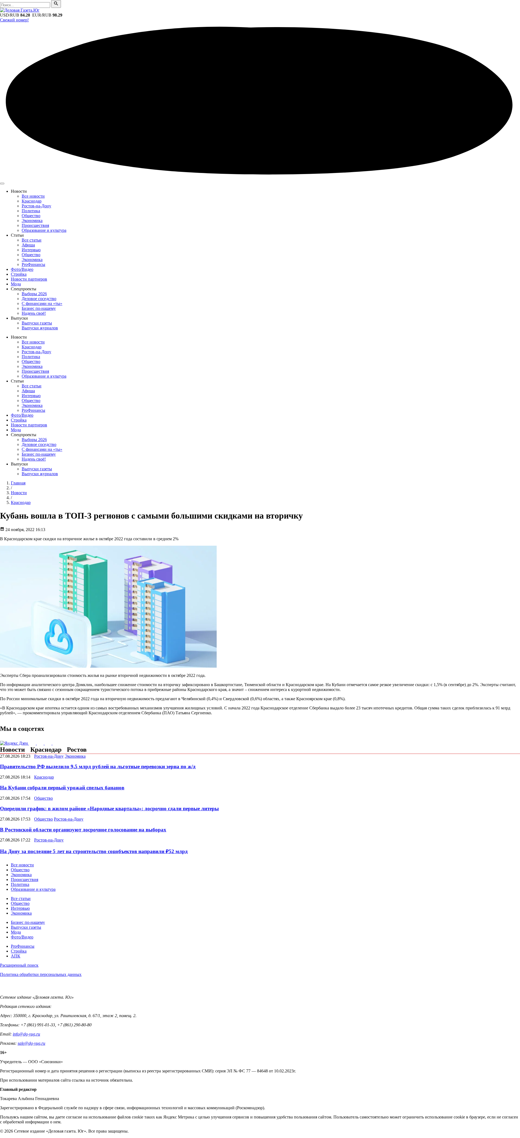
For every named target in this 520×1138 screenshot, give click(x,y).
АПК (15, 956)
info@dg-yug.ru (26, 1034)
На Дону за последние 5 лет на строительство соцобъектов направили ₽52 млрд (94, 851)
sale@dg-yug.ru (31, 1043)
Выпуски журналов (40, 328)
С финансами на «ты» (42, 303)
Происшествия (35, 225)
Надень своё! (34, 313)
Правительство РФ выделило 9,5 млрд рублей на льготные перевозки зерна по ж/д (98, 766)
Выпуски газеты (37, 323)
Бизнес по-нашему (39, 308)
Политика (31, 210)
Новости (12, 749)
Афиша (28, 245)
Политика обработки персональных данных (41, 974)
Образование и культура (44, 230)
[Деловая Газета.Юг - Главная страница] (20, 10)
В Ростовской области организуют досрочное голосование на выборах (83, 829)
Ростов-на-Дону (36, 206)
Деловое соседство (39, 298)
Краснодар (31, 201)
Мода (16, 284)
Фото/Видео (22, 269)
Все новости (33, 196)
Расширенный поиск (19, 965)
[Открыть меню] (2, 183)
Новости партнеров (29, 279)
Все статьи (31, 240)
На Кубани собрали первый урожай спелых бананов (62, 787)
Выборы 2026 (34, 293)
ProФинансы (33, 264)
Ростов (77, 749)
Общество (31, 215)
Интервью (31, 249)
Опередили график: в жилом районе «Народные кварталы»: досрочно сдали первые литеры (109, 808)
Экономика (32, 220)
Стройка (19, 274)
